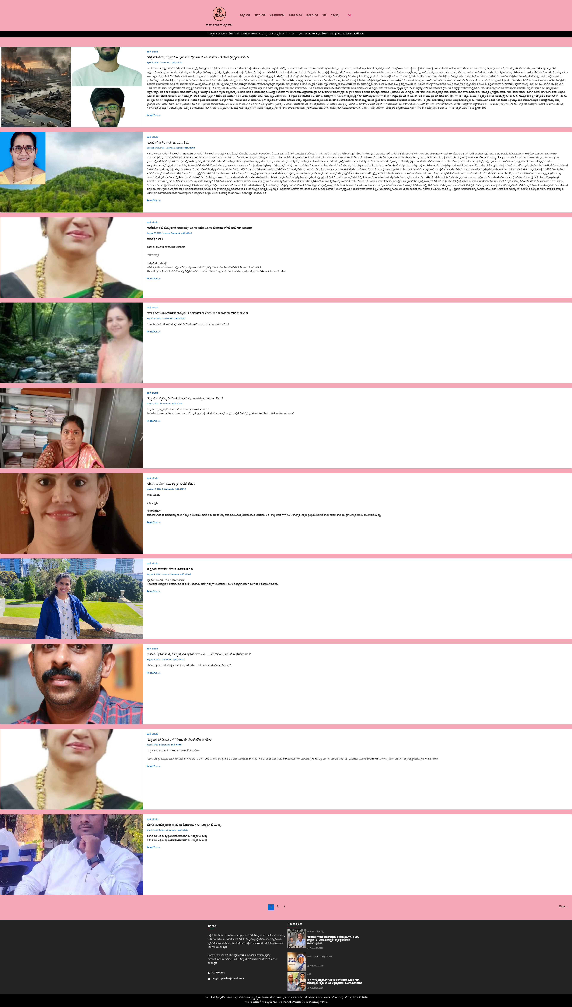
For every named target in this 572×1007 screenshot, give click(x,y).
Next (563, 907)
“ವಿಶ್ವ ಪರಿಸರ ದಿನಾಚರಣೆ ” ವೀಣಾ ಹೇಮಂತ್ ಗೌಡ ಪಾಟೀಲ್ (179, 740)
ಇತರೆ (324, 15)
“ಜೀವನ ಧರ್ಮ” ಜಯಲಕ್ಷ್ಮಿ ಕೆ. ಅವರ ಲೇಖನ (171, 484)
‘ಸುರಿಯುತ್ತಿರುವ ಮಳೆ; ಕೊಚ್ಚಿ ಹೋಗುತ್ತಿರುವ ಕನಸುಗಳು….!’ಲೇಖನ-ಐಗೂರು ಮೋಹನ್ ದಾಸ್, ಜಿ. (199, 655)
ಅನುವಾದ (311, 932)
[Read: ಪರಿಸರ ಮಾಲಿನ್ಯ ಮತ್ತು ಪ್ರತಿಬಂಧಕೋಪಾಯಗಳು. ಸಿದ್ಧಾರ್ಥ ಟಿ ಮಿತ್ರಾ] (71, 854)
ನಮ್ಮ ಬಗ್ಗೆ (334, 15)
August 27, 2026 (316, 948)
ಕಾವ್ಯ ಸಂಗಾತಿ (245, 15)
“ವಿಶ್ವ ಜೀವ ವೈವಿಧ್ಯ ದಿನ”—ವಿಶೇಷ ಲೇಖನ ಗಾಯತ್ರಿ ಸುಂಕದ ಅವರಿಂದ (185, 399)
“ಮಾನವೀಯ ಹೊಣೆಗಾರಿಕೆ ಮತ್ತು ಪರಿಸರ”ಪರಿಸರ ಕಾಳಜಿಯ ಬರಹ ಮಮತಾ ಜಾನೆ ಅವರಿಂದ (197, 313)
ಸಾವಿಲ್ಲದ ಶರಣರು (326, 957)
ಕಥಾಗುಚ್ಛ (320, 932)
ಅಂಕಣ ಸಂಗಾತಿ (295, 15)
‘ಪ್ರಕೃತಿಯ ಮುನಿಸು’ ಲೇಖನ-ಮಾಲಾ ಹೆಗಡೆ (170, 569)
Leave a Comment (174, 148)
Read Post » (153, 116)
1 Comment (165, 63)
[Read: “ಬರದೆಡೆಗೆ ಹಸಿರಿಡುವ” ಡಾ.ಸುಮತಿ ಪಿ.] (71, 172)
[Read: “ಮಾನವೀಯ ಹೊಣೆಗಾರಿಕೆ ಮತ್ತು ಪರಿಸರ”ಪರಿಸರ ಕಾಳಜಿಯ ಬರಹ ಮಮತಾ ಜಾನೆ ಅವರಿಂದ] (71, 343)
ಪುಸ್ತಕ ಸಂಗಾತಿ (312, 15)
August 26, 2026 (316, 988)
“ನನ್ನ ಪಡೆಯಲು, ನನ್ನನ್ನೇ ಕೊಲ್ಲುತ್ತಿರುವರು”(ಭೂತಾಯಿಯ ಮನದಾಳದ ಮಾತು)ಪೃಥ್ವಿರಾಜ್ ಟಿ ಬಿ (198, 58)
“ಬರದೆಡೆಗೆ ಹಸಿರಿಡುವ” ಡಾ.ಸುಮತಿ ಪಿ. (168, 143)
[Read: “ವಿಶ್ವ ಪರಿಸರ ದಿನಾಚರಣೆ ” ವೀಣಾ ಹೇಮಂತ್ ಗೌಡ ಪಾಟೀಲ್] (71, 769)
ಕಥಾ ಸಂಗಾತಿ (260, 15)
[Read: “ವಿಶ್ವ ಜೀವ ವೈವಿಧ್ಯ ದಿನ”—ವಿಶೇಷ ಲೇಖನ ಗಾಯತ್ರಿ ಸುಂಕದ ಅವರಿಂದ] (71, 428)
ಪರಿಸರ (155, 52)
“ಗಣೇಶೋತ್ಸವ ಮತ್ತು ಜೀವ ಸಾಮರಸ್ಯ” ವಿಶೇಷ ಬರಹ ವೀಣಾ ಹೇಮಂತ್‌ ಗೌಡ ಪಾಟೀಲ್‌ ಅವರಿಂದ (199, 228)
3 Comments (168, 489)
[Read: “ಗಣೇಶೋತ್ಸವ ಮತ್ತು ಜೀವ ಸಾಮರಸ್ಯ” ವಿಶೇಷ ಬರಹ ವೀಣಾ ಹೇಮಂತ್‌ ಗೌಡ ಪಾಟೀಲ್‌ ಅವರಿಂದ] (71, 257)
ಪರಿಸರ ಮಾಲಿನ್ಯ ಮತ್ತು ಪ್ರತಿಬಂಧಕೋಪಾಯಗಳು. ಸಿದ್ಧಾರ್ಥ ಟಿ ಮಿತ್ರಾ (184, 825)
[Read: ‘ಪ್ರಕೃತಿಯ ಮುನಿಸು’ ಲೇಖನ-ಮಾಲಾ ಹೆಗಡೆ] (71, 598)
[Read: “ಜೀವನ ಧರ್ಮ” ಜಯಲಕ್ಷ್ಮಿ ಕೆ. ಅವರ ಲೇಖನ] (71, 513)
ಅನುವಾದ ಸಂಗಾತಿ (277, 15)
